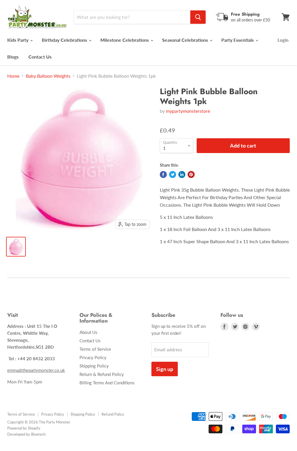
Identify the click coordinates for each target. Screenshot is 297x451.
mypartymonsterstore (188, 111)
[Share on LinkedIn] (181, 174)
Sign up (164, 369)
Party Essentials (238, 40)
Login (283, 40)
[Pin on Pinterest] (191, 174)
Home (13, 76)
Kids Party (18, 40)
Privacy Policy (92, 357)
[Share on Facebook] (163, 174)
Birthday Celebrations (65, 40)
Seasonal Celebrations (185, 40)
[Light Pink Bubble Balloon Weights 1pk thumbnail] (16, 246)
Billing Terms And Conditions (107, 382)
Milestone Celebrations (125, 40)
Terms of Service (95, 349)
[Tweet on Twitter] (172, 174)
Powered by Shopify (23, 428)
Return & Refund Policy (101, 374)
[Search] (198, 17)
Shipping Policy (94, 365)
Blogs (13, 56)
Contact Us (40, 56)
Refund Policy (113, 414)
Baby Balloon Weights (48, 76)
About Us (88, 332)
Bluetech (38, 434)
